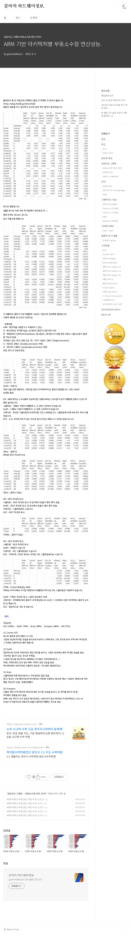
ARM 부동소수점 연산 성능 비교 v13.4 (25, 815)
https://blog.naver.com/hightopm (25, 747)
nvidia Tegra (108, 287)
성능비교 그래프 (14, 793)
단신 (103, 144)
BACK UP (106, 314)
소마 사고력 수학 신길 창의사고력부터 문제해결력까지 (36, 729)
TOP (124, 930)
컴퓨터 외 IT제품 (109, 235)
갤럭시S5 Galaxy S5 (112, 275)
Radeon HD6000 (110, 220)
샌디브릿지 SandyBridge (114, 190)
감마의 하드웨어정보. (24, 6)
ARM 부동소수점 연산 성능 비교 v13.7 (25, 803)
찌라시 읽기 (108, 153)
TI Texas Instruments (113, 295)
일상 (103, 139)
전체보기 (105, 133)
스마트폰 (105, 245)
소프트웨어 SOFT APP (113, 304)
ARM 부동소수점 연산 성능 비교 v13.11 (25, 799)
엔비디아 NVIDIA (110, 204)
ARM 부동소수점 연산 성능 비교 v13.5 (25, 811)
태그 (18, 18)
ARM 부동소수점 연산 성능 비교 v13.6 (25, 807)
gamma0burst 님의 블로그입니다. (25, 879)
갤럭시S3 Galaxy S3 (112, 266)
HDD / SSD (108, 230)
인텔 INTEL (107, 186)
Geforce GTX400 (110, 208)
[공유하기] (38, 777)
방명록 (33, 18)
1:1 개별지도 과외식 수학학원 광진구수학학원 (31, 756)
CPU (103, 181)
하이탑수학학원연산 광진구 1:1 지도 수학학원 (35, 752)
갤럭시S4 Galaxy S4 (112, 270)
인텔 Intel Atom (110, 291)
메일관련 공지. (107, 95)
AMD (105, 194)
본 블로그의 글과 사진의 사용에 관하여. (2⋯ (114, 114)
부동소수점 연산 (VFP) (35, 793)
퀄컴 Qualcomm (110, 283)
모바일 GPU (108, 172)
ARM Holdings (109, 258)
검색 (117, 6)
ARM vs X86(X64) (110, 176)
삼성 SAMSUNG (110, 262)
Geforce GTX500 (110, 212)
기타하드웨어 (107, 226)
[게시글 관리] (43, 777)
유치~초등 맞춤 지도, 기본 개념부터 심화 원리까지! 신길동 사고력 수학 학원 (35, 734)
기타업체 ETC (109, 299)
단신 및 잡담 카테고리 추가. (113, 100)
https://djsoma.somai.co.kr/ (22, 724)
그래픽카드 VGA (109, 199)
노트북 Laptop (109, 240)
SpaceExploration (110, 309)
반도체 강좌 (106, 158)
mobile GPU (108, 254)
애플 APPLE (108, 279)
